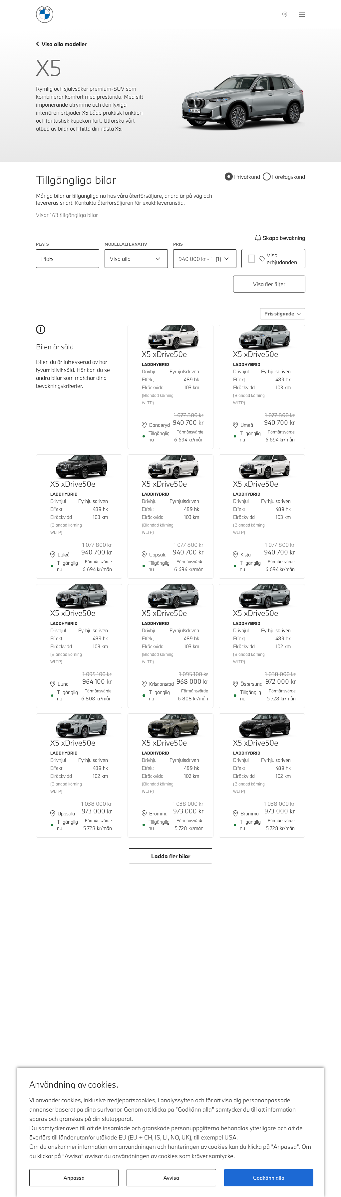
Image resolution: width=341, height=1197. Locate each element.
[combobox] (136, 258)
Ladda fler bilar (170, 856)
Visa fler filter (269, 284)
